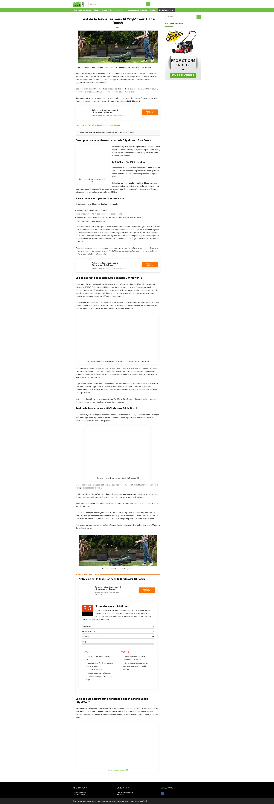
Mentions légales (79, 794)
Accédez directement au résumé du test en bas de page (98, 125)
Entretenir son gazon (82, 10)
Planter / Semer (100, 10)
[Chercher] (148, 4)
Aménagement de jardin (137, 10)
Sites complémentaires (125, 793)
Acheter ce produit (150, 112)
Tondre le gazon (116, 10)
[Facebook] (162, 793)
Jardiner (153, 10)
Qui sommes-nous (79, 793)
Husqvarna (120, 794)
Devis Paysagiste (166, 10)
